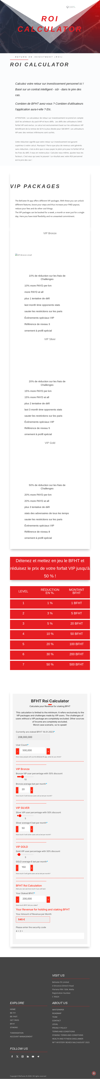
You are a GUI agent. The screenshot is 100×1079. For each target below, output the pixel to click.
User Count (22, 745)
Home (12, 1009)
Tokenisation (16, 1033)
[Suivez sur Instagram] (22, 1056)
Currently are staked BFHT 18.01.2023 (35, 731)
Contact (56, 1021)
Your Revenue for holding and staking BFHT (43, 909)
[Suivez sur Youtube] (33, 1056)
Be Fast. (14, 1017)
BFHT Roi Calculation (29, 885)
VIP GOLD (22, 846)
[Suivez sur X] (17, 1056)
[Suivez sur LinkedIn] (28, 1056)
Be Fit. (13, 1013)
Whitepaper (58, 1010)
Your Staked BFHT (25, 893)
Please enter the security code (31, 927)
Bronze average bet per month (31, 784)
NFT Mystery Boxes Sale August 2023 (70, 1042)
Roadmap (56, 1013)
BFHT (12, 1024)
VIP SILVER (22, 807)
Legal (55, 1024)
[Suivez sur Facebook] (12, 1056)
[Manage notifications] (94, 1073)
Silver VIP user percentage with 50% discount (38, 812)
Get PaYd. (14, 1020)
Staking (14, 1027)
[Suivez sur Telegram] (38, 1056)
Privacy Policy (59, 1028)
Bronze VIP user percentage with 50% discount (39, 773)
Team (54, 1017)
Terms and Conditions (63, 1031)
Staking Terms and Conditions (67, 1035)
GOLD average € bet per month (32, 861)
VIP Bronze (23, 769)
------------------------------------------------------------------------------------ (50, 802)
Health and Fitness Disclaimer (67, 1039)
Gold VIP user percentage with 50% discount (38, 851)
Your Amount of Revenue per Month (34, 914)
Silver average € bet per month (31, 822)
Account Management (21, 1037)
